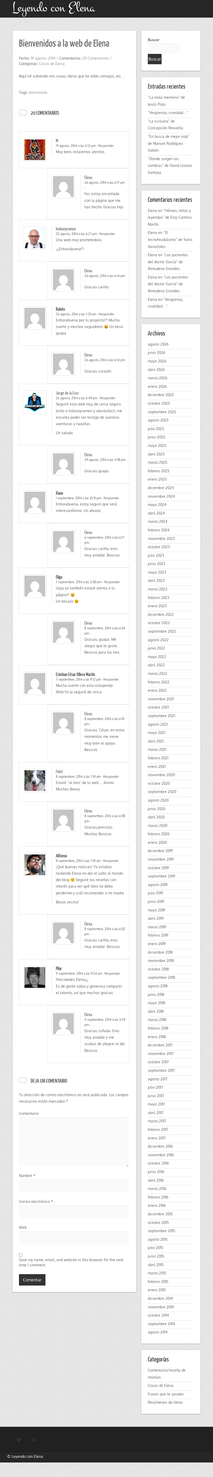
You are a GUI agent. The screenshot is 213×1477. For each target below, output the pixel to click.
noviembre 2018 (161, 960)
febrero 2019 (158, 935)
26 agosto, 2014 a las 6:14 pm (104, 360)
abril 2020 (156, 817)
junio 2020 (156, 809)
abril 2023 (156, 580)
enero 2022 (157, 690)
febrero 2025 (158, 471)
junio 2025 (156, 437)
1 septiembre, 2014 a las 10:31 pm (78, 498)
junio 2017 (156, 1096)
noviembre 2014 (161, 1307)
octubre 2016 (158, 1163)
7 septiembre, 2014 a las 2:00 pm (79, 582)
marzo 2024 (157, 521)
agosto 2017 (157, 1079)
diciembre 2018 (160, 952)
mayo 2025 (157, 445)
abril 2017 (155, 1112)
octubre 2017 (158, 1062)
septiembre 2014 (161, 1324)
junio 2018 (156, 994)
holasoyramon (66, 228)
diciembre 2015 (160, 1214)
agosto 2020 (158, 800)
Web (23, 1227)
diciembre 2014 (160, 1298)
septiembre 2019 (161, 876)
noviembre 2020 (161, 775)
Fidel (59, 771)
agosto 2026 (158, 344)
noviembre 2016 (161, 1155)
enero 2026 (157, 386)
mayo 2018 (156, 1003)
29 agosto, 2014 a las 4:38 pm (104, 460)
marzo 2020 (157, 825)
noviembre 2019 (161, 859)
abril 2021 (156, 741)
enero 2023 (157, 606)
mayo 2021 (156, 732)
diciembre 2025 (161, 395)
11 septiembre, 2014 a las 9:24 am (79, 973)
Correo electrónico (36, 1201)
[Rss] (34, 1439)
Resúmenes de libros (165, 1402)
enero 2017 (156, 1138)
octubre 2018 (158, 969)
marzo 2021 (157, 749)
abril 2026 (156, 369)
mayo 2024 (157, 504)
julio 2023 (156, 555)
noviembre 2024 (161, 496)
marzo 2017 (157, 1121)
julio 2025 (156, 428)
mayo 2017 (156, 1104)
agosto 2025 (158, 420)
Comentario (28, 1113)
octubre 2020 (159, 783)
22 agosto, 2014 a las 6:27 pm (76, 234)
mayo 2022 (157, 656)
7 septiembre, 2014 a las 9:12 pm (78, 679)
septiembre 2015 (161, 1231)
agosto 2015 (158, 1239)
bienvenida (38, 92)
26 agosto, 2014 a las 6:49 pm (76, 398)
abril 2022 (156, 665)
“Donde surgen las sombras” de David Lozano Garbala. (170, 165)
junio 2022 (156, 648)
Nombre (27, 1175)
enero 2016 (157, 1205)
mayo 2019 (156, 910)
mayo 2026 (157, 361)
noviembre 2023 (161, 538)
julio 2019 (155, 893)
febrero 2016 (158, 1197)
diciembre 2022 (161, 614)
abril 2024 (156, 513)
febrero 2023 (158, 597)
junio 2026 (156, 352)
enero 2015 (157, 1290)
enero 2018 (157, 1036)
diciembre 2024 (161, 488)
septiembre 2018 (161, 977)
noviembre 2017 (161, 1053)
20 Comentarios (95, 58)
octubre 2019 (158, 868)
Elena (88, 177)
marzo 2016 (157, 1188)
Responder (106, 146)
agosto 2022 (158, 640)
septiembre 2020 (162, 791)
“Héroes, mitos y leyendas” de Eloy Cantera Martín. (170, 217)
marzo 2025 (157, 462)
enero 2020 (157, 842)
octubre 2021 (158, 707)
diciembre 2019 (160, 850)
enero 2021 (157, 766)
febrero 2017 (158, 1129)
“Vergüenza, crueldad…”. (168, 112)
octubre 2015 (158, 1222)
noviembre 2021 (161, 699)
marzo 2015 (157, 1273)
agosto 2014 (158, 1332)
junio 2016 (156, 1171)
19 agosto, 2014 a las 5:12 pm (76, 146)
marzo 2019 (157, 927)
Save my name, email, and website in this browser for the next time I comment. (71, 1262)
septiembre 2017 (161, 1070)
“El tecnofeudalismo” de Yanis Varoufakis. (170, 239)
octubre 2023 (159, 547)
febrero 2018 (158, 1028)
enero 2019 (157, 943)
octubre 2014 (158, 1315)
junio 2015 (156, 1256)
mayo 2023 (157, 572)
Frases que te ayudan (166, 1394)
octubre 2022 (159, 622)
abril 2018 (156, 1011)
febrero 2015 (158, 1281)
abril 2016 (156, 1180)
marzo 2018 (157, 1019)
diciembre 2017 (160, 1045)
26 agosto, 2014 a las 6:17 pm (104, 182)
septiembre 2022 (162, 631)
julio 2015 (155, 1247)
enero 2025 (157, 479)
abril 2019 (156, 918)
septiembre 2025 (162, 412)
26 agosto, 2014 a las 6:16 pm (104, 276)
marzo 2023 (157, 589)
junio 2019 (156, 901)
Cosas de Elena (52, 63)
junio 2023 (156, 563)
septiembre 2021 (161, 715)
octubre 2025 (159, 403)
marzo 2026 (157, 378)
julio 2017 (155, 1087)
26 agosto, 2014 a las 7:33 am (76, 314)
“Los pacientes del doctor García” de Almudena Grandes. (168, 262)
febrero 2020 (158, 834)
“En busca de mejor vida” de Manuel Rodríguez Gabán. (168, 143)
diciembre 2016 (160, 1146)
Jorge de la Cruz (67, 393)
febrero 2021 (158, 758)
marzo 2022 (157, 673)
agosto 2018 (158, 986)
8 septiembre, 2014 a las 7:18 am (78, 777)
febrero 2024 (158, 530)
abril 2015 (156, 1264)
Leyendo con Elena (27, 1456)
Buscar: (154, 39)
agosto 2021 (158, 724)
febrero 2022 (158, 682)
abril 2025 (156, 454)
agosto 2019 (158, 884)
